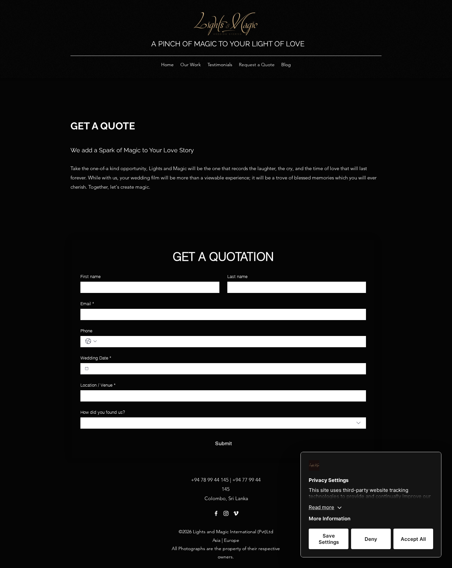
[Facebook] (216, 513)
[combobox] (223, 423)
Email (87, 303)
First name (90, 276)
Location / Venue (97, 385)
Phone (86, 330)
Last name (237, 276)
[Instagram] (226, 513)
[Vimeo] (236, 513)
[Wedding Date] (86, 368)
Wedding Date (95, 357)
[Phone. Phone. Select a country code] (91, 341)
